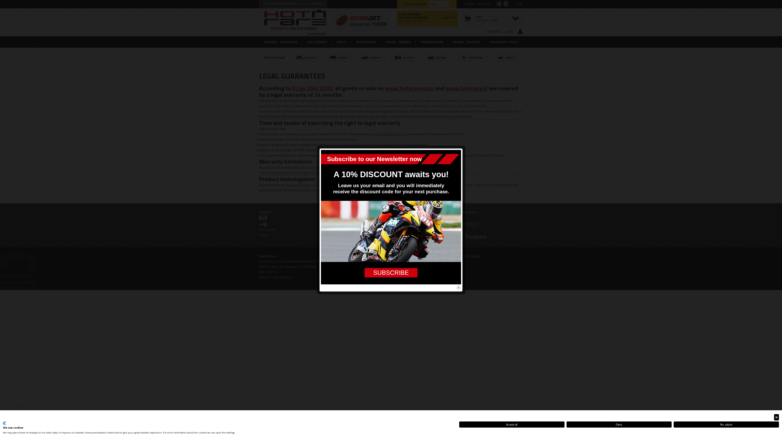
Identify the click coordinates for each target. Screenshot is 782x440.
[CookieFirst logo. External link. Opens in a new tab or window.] (4, 423)
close (458, 287)
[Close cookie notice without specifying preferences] (776, 417)
